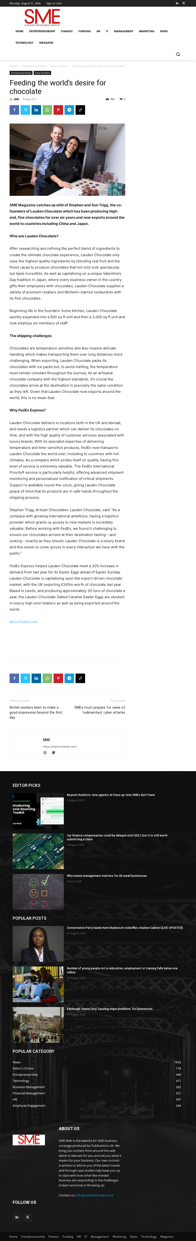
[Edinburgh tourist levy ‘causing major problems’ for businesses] (38, 1025)
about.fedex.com (24, 621)
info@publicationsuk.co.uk (94, 1195)
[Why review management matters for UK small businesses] (38, 892)
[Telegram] (69, 110)
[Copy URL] (80, 110)
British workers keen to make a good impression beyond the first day (36, 712)
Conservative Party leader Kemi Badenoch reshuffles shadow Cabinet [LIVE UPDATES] (125, 927)
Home (14, 66)
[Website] (47, 753)
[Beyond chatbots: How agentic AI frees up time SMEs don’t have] (38, 811)
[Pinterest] (58, 110)
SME (16, 99)
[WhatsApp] (47, 110)
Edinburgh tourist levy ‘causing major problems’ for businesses (109, 1009)
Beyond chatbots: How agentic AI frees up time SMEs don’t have (111, 795)
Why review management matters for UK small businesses (107, 876)
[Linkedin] (177, 3)
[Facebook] (14, 110)
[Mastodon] (55, 753)
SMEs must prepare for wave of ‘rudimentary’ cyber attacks (99, 710)
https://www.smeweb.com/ (60, 746)
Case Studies (58, 66)
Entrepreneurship (34, 66)
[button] (177, 54)
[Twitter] (183, 3)
